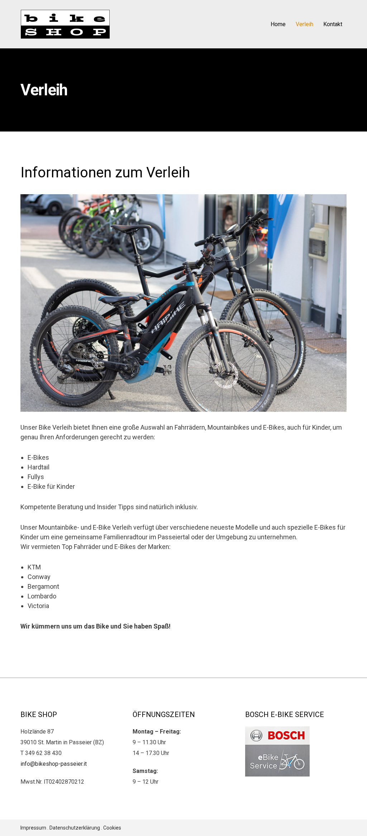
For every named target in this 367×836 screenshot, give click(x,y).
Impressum (33, 828)
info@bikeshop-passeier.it (53, 763)
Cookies (112, 828)
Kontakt (332, 24)
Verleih (304, 24)
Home (278, 24)
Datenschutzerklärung (74, 828)
